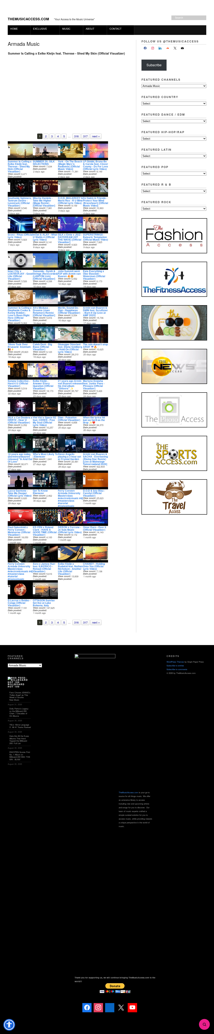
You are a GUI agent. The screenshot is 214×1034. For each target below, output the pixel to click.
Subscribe (154, 64)
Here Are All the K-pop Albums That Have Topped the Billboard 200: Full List (19, 739)
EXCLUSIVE (39, 29)
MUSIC (65, 29)
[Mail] (143, 1007)
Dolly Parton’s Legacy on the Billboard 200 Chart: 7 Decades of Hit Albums (18, 712)
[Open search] (204, 1024)
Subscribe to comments (177, 669)
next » (96, 136)
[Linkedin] (109, 1007)
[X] (175, 48)
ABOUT (88, 29)
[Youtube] (132, 1007)
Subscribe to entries (175, 665)
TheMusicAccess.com (28, 19)
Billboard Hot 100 (16, 685)
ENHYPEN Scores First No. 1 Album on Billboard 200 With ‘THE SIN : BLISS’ (19, 756)
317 (85, 136)
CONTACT (115, 28)
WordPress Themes (175, 661)
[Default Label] (160, 48)
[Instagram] (153, 48)
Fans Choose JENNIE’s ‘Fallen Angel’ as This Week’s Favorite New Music (19, 696)
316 (76, 136)
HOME (14, 28)
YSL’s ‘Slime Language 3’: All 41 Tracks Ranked (20, 726)
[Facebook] (145, 48)
